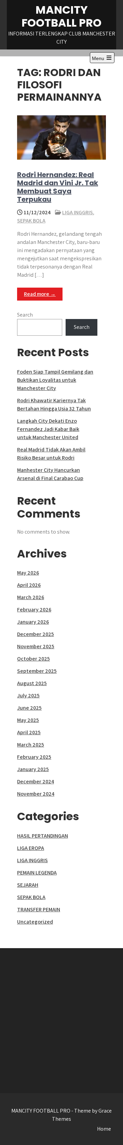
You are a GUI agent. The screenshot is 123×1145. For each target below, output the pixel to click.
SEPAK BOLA (31, 220)
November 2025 (35, 646)
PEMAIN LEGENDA (37, 872)
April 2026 (29, 585)
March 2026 (30, 597)
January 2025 (33, 769)
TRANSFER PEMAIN (38, 909)
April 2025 (29, 732)
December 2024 (35, 781)
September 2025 (37, 671)
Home (104, 1128)
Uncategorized (35, 921)
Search (25, 314)
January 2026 (33, 621)
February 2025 (34, 756)
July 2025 (28, 695)
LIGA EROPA (30, 848)
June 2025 (29, 707)
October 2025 (33, 658)
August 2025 (32, 683)
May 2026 (28, 572)
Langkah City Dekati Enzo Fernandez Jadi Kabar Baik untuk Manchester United (48, 429)
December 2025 (35, 634)
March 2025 (30, 744)
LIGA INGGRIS (77, 212)
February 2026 (34, 609)
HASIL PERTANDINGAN (42, 835)
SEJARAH (27, 884)
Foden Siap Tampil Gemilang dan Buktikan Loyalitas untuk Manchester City (55, 380)
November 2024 (35, 793)
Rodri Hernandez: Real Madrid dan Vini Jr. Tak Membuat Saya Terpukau (57, 187)
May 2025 (28, 720)
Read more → (40, 294)
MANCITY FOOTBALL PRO (61, 16)
